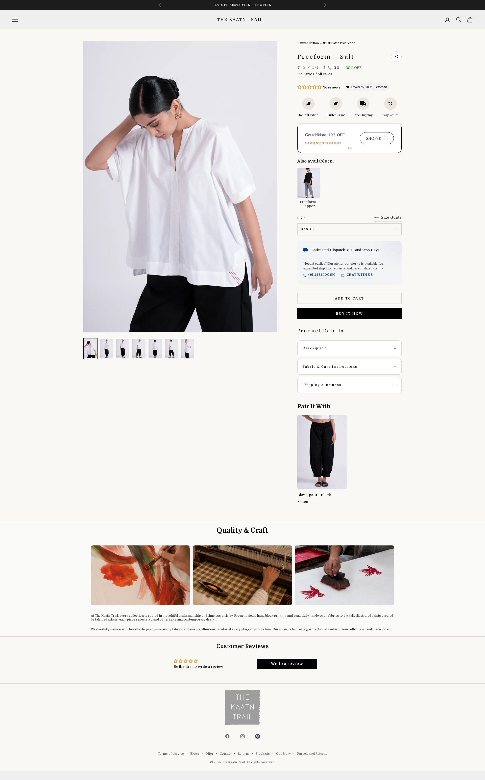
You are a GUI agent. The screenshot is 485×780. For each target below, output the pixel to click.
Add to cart (349, 298)
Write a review (287, 663)
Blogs (194, 753)
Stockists (263, 753)
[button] (309, 87)
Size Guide (391, 217)
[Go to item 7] (187, 348)
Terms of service (171, 753)
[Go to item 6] (171, 348)
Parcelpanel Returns (312, 753)
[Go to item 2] (107, 348)
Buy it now (349, 313)
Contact (225, 753)
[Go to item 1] (90, 348)
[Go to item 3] (123, 348)
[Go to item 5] (155, 348)
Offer (209, 753)
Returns (244, 753)
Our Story (283, 753)
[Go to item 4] (139, 348)
